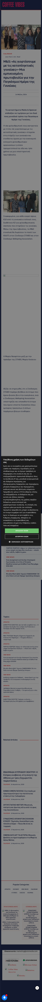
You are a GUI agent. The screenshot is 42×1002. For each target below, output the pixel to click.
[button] (21, 542)
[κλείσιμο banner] (37, 988)
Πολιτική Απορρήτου (11, 525)
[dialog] (21, 501)
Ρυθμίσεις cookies (29, 523)
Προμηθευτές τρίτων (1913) (13, 492)
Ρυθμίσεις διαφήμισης (11, 518)
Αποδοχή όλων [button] (21, 531)
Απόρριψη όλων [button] (21, 536)
